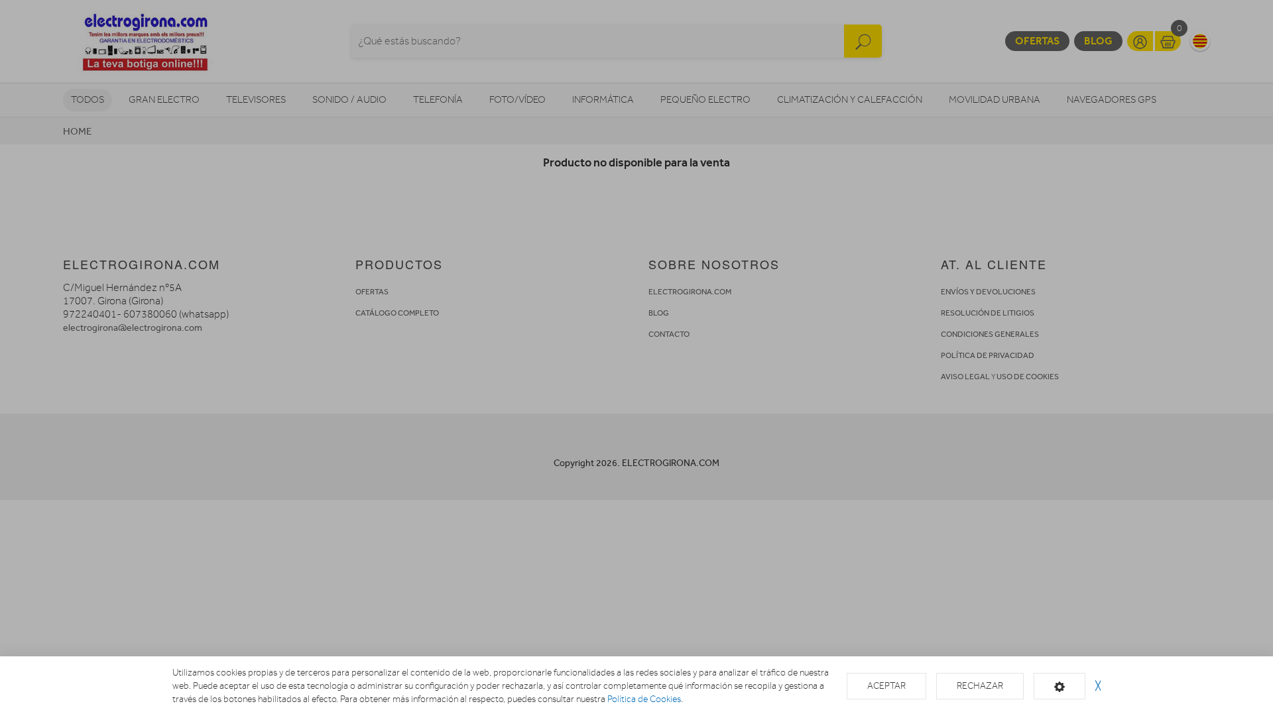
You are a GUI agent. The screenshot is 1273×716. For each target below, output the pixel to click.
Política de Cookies (644, 699)
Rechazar (980, 685)
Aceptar (886, 685)
